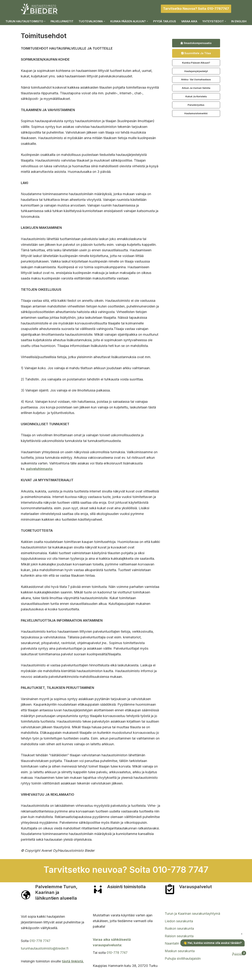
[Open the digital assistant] (238, 954)
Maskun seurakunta (180, 951)
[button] (44, 21)
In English (238, 21)
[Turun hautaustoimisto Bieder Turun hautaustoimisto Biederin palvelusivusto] (39, 8)
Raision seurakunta (179, 936)
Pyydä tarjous (164, 21)
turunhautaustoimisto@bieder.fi (44, 948)
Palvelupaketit (62, 21)
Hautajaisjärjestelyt (196, 71)
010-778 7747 (40, 941)
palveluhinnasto (39, 469)
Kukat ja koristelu (196, 96)
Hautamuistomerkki (196, 113)
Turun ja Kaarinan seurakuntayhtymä (192, 913)
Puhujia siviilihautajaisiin (183, 958)
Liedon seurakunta (179, 921)
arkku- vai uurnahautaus (196, 79)
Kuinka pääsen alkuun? (196, 62)
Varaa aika (189, 21)
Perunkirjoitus (196, 104)
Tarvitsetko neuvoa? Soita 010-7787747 (196, 9)
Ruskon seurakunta (179, 928)
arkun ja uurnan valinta (196, 87)
